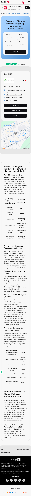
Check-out (8, 41)
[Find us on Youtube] (19, 481)
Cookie (18, 488)
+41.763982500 (11, 100)
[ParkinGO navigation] (29, 2)
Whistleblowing (5, 452)
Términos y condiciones (23, 449)
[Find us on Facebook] (7, 481)
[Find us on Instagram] (15, 481)
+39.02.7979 (10, 97)
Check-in (7, 34)
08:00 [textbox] (22, 38)
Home (3, 13)
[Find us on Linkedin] (23, 481)
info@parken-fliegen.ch (14, 95)
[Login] (23, 2)
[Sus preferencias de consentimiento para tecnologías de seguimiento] (1, 372)
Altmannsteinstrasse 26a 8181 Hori (15, 91)
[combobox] (22, 38)
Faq (2, 449)
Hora (20, 34)
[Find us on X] (11, 481)
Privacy (13, 488)
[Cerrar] (2, 7)
